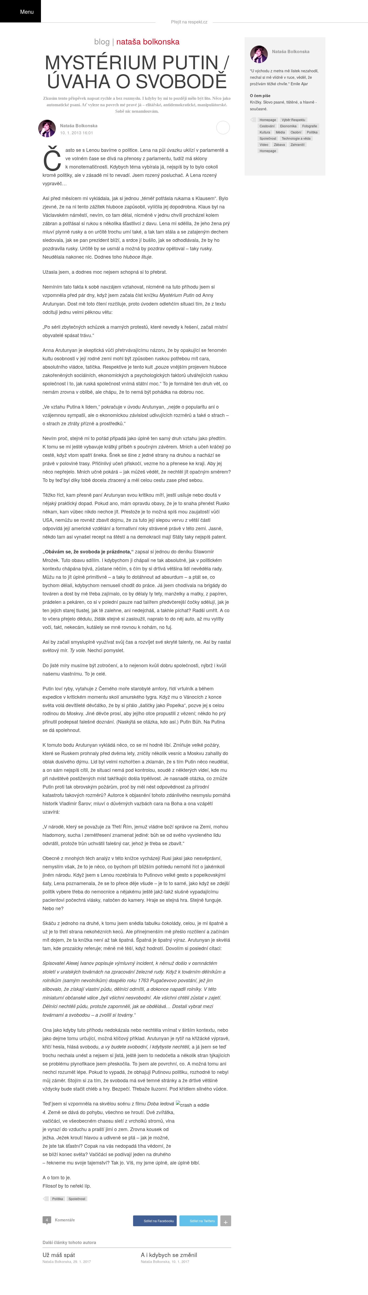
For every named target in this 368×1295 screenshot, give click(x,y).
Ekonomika (288, 126)
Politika (57, 1198)
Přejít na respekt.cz (189, 22)
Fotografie (309, 126)
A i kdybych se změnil (169, 1255)
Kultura (265, 132)
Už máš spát (59, 1255)
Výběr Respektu (293, 119)
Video (264, 144)
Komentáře (60, 1219)
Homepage (268, 119)
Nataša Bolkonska (148, 41)
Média (280, 132)
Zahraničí (297, 144)
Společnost (77, 1198)
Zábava (279, 144)
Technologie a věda (296, 138)
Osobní (296, 132)
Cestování (267, 126)
